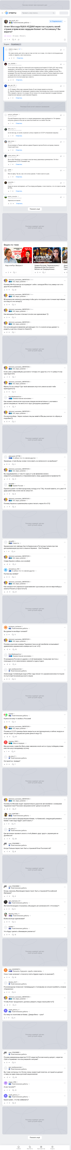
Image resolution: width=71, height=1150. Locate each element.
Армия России (18, 486)
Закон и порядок (18, 743)
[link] (18, 261)
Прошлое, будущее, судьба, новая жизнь (27, 971)
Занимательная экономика (22, 398)
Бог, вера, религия (19, 281)
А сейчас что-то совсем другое (24, 458)
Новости (16, 543)
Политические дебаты (21, 22)
